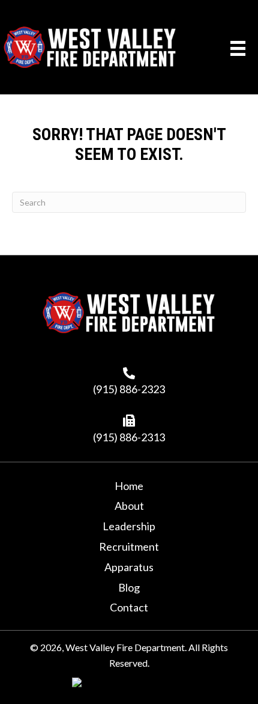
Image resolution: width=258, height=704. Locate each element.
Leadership (129, 526)
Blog (129, 587)
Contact (129, 607)
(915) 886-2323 (129, 389)
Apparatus (129, 567)
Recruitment (129, 546)
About (129, 505)
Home (129, 485)
